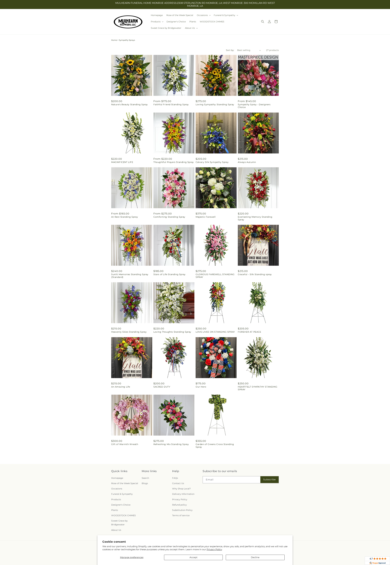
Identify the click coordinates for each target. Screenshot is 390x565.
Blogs (145, 483)
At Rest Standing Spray (124, 217)
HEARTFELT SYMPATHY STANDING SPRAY (257, 388)
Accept (193, 557)
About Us (116, 530)
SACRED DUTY (161, 386)
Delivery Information (183, 494)
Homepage (117, 478)
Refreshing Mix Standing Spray (171, 444)
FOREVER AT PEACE (249, 331)
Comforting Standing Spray (169, 217)
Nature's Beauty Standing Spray (129, 104)
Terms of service (181, 515)
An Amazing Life (120, 386)
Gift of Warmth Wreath (124, 444)
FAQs (175, 478)
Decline (255, 557)
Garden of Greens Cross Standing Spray (215, 445)
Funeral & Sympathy (122, 494)
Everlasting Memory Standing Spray (255, 218)
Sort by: (230, 50)
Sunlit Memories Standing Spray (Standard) (129, 275)
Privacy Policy (214, 549)
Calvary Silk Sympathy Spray (212, 162)
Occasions (116, 488)
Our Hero (201, 386)
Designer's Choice (120, 504)
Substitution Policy (182, 510)
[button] (203, 15)
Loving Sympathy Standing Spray (215, 104)
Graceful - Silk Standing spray (255, 274)
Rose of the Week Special (124, 483)
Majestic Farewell (206, 217)
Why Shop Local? (181, 488)
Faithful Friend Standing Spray (171, 104)
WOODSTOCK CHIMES (123, 515)
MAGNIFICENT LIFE (122, 162)
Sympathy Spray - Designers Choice (254, 106)
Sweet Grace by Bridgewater (119, 522)
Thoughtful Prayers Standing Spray (173, 162)
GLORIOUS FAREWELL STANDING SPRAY (215, 275)
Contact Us (178, 483)
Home (114, 40)
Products (116, 499)
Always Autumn (247, 162)
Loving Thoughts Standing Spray (172, 331)
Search (145, 478)
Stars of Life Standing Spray (169, 274)
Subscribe (269, 479)
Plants (114, 510)
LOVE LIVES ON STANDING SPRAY (215, 331)
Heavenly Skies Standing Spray (129, 331)
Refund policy (179, 504)
